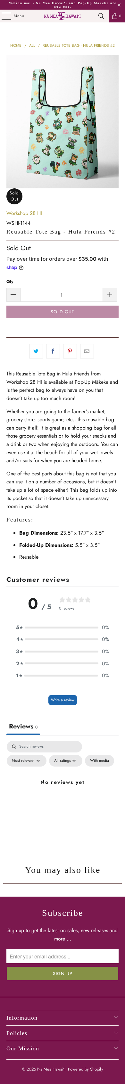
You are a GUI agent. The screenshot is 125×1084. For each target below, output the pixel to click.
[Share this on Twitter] (36, 351)
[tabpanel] (62, 797)
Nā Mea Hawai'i (51, 1069)
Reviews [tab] (23, 726)
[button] (62, 627)
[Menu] (3, 16)
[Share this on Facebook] (53, 351)
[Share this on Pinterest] (70, 351)
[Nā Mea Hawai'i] (62, 16)
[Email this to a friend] (87, 351)
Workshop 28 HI (24, 213)
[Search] (101, 16)
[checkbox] (99, 761)
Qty (9, 281)
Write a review (62, 700)
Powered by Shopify (85, 1069)
